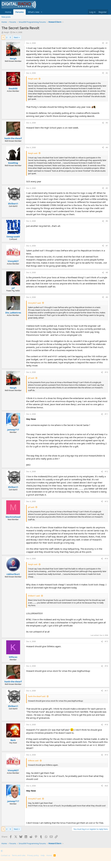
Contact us (5, 855)
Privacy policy (33, 855)
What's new (33, 11)
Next (16, 37)
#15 (106, 641)
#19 (106, 755)
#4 (107, 147)
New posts (6, 17)
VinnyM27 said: (34, 303)
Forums (19, 11)
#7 (107, 246)
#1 (107, 43)
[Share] (103, 43)
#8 (107, 272)
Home (8, 11)
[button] (42, 12)
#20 (106, 786)
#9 (107, 297)
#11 (106, 414)
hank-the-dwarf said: (37, 696)
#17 (106, 690)
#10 (106, 372)
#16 (106, 666)
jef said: (31, 378)
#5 (107, 188)
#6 (107, 221)
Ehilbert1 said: (34, 595)
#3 (107, 123)
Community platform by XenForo (26, 859)
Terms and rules (18, 855)
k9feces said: (33, 760)
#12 (106, 471)
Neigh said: (33, 78)
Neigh (6, 32)
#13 (106, 501)
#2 (107, 73)
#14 (106, 558)
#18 (106, 724)
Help (43, 855)
